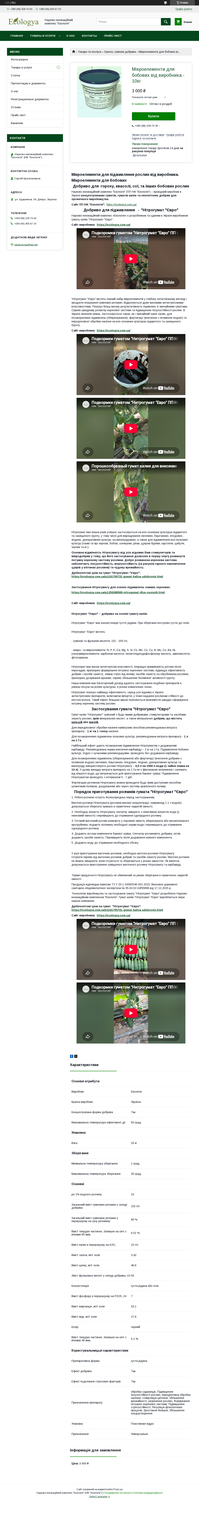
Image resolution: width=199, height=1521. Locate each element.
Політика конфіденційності (148, 1493)
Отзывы (16, 107)
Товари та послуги (89, 51)
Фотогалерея (19, 59)
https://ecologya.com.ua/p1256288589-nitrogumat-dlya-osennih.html (118, 592)
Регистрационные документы (30, 99)
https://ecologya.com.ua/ (121, 204)
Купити (153, 116)
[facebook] (71, 1056)
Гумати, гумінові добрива (120, 51)
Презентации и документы (28, 83)
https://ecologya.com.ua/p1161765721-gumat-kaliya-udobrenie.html (117, 576)
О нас (70, 35)
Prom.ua (117, 1489)
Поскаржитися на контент (117, 1493)
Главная (16, 35)
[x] (75, 1056)
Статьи (15, 75)
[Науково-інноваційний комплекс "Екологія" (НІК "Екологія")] (23, 25)
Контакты (89, 35)
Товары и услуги (42, 35)
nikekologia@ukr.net (26, 244)
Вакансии (17, 123)
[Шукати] (166, 21)
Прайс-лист (113, 35)
